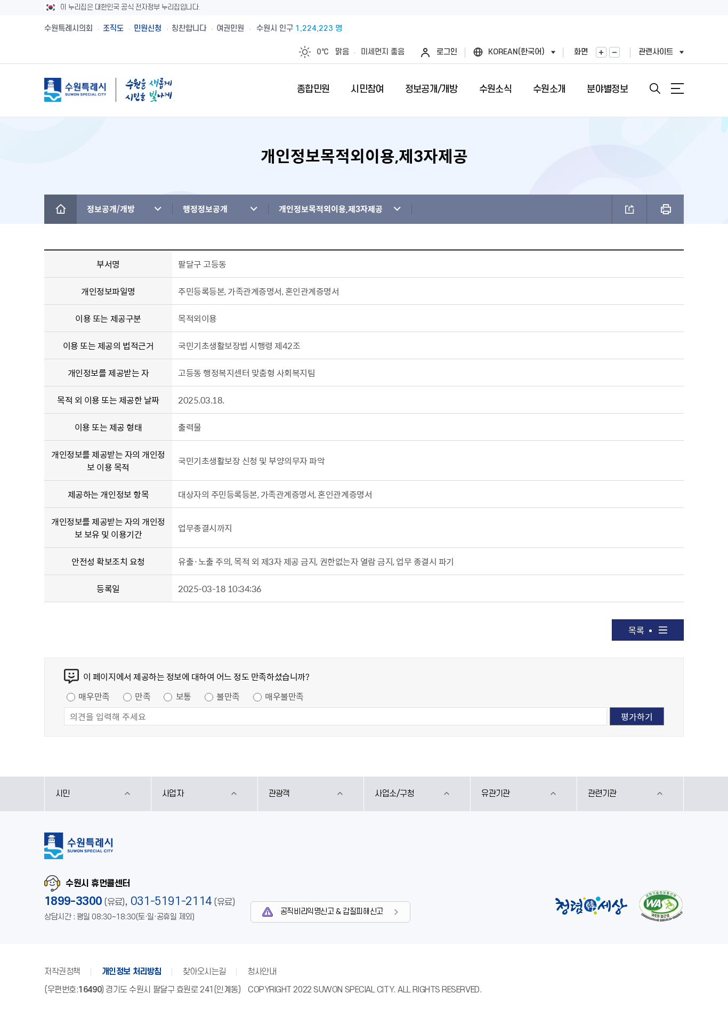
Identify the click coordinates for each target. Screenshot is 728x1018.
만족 (142, 696)
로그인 (446, 51)
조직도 (113, 28)
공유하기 (629, 209)
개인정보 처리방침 (131, 971)
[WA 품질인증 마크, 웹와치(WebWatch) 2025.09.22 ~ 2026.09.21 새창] (661, 906)
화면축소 (614, 52)
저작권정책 (62, 971)
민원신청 (147, 28)
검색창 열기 (655, 88)
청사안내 (261, 971)
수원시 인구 (299, 28)
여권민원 (230, 28)
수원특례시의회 (68, 28)
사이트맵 (677, 88)
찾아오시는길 (204, 971)
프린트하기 (665, 209)
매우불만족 (284, 696)
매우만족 (93, 696)
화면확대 (601, 52)
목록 (636, 630)
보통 (183, 696)
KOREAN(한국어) (516, 51)
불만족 (228, 696)
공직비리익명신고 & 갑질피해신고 (331, 911)
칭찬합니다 (189, 28)
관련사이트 (655, 51)
